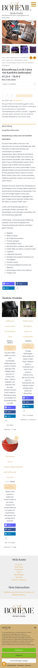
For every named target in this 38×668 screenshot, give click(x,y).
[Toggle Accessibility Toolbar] (4, 664)
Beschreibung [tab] (7, 126)
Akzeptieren (19, 650)
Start (3, 58)
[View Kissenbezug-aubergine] (24, 49)
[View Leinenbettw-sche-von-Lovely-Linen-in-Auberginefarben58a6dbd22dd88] (15, 49)
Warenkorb (19, 569)
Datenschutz (20, 665)
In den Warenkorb (24, 96)
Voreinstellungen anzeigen (19, 661)
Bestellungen (19, 575)
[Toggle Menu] (33, 4)
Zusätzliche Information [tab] (10, 130)
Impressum (28, 665)
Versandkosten (17, 100)
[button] (35, 628)
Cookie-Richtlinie (11, 665)
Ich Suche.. (19, 564)
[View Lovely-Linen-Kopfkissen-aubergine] (34, 49)
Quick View (10, 315)
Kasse (19, 572)
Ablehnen (19, 655)
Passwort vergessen (19, 580)
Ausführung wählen (10, 348)
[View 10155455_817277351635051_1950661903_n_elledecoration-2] (6, 49)
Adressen (19, 577)
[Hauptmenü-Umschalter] (34, 10)
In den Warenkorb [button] (28, 346)
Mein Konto (19, 567)
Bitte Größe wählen (9, 80)
